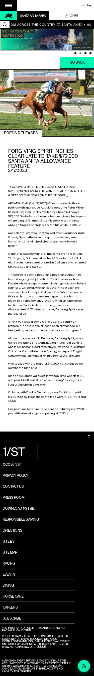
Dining (8, 585)
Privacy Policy (16, 475)
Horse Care (13, 596)
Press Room (14, 497)
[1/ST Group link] (83, 5)
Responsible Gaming (21, 519)
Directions (12, 530)
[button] (8, 5)
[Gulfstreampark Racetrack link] (89, 5)
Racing (9, 563)
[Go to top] (89, 436)
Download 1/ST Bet (19, 508)
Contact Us (13, 486)
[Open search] (5, 24)
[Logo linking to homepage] (9, 15)
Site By (9, 541)
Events (9, 574)
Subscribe (12, 618)
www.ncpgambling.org (19, 647)
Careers (10, 607)
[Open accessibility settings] (84, 666)
